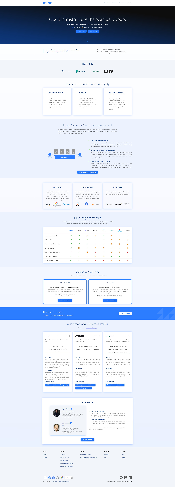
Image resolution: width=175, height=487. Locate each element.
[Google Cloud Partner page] (62, 477)
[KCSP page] (49, 477)
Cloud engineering (81, 385)
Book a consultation (65, 300)
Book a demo (81, 31)
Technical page (93, 31)
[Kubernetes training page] (53, 477)
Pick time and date (87, 439)
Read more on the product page (87, 172)
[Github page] (121, 477)
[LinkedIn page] (130, 477)
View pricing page (125, 313)
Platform (49, 385)
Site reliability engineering (61, 385)
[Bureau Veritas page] (69, 477)
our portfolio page (91, 328)
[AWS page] (45, 477)
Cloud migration (111, 385)
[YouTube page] (125, 477)
